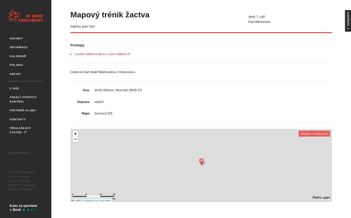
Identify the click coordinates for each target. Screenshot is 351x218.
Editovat (20, 153)
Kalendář (18, 56)
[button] (201, 161)
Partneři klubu (23, 110)
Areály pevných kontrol (23, 99)
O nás (14, 88)
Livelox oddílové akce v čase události (100, 54)
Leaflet (77, 200)
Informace (19, 47)
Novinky (16, 38)
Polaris (16, 65)
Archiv (15, 73)
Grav (34, 184)
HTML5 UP (26, 189)
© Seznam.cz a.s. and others (96, 200)
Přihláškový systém (20, 130)
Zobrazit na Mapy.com (314, 133)
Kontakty (18, 119)
